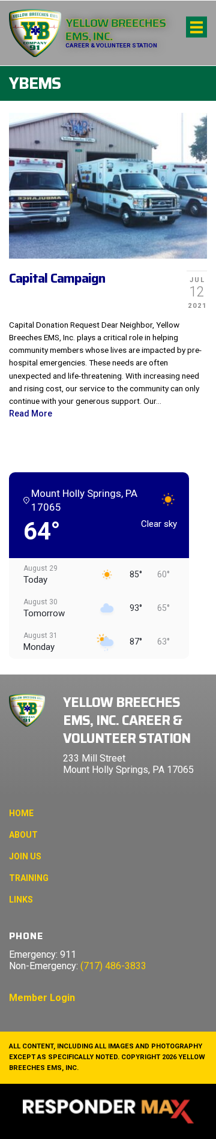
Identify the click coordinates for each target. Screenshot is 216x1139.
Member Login (42, 997)
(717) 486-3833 (113, 966)
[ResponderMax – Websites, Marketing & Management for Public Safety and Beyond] (108, 1111)
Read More (30, 413)
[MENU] (196, 27)
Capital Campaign (57, 278)
